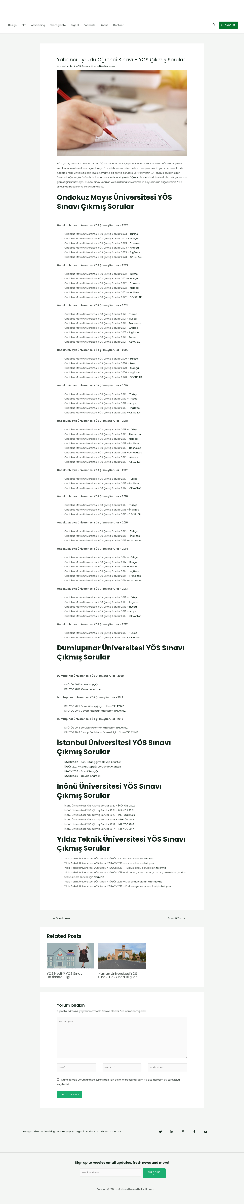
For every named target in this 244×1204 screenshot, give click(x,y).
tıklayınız (149, 858)
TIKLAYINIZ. (118, 706)
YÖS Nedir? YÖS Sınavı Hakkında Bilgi (65, 975)
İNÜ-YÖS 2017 (126, 829)
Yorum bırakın (65, 66)
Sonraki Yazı (177, 918)
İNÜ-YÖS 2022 (126, 805)
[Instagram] (183, 1131)
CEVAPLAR (136, 297)
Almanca (134, 457)
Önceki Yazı (61, 918)
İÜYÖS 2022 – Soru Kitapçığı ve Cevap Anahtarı (92, 762)
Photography (58, 25)
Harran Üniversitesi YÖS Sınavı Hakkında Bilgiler (117, 975)
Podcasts (89, 25)
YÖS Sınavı (82, 66)
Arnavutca (135, 452)
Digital (75, 25)
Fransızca (135, 243)
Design (12, 25)
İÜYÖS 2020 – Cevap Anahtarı (82, 776)
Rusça (134, 238)
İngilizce (134, 292)
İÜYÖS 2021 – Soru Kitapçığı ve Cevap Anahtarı (92, 766)
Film (24, 25)
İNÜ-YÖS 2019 (126, 819)
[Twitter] (160, 1131)
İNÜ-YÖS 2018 (126, 824)
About (104, 25)
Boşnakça (135, 448)
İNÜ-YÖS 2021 (126, 810)
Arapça (134, 247)
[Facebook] (194, 1131)
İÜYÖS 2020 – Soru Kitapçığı (81, 771)
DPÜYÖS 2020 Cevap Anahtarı (82, 689)
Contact (118, 25)
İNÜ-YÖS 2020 (126, 815)
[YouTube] (205, 1131)
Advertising (38, 25)
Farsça (133, 337)
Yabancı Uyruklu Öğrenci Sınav (128, 177)
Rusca (133, 606)
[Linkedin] (171, 1131)
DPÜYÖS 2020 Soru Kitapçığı (81, 684)
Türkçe (134, 234)
